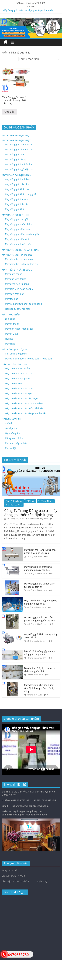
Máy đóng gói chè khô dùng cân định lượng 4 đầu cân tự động (39, 688)
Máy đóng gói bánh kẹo (17, 179)
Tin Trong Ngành (45, 501)
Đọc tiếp (9, 111)
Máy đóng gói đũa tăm (17, 184)
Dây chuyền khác (14, 383)
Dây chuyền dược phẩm (17, 378)
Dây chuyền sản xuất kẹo (18, 393)
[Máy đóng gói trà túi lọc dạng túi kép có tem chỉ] (12, 582)
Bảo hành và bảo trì (14, 501)
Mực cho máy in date (16, 443)
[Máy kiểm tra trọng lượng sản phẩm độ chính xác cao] (12, 548)
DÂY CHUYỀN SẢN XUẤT (14, 364)
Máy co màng (12, 323)
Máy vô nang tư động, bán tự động (23, 303)
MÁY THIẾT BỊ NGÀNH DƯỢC (17, 269)
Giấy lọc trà (11, 428)
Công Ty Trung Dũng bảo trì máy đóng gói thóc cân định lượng (30, 512)
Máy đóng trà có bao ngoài (19, 259)
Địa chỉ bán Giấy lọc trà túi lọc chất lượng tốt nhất (40, 670)
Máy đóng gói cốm (14, 154)
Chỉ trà (8, 423)
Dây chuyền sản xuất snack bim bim (24, 403)
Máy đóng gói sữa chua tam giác (22, 234)
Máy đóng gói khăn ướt (17, 189)
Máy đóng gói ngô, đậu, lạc (19, 169)
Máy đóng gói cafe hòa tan (19, 144)
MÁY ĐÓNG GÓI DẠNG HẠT (16, 140)
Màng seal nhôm (14, 438)
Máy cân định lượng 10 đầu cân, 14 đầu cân (28, 358)
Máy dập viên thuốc (15, 278)
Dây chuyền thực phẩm (17, 368)
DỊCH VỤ (30, 501)
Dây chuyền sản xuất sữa (18, 373)
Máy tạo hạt (11, 298)
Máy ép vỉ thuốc (13, 273)
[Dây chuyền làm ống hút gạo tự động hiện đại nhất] (12, 599)
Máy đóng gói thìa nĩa (16, 204)
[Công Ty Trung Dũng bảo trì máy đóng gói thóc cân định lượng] (31, 467)
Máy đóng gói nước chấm (18, 224)
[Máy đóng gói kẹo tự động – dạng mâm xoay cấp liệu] (12, 565)
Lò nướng (10, 318)
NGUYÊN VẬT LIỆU (11, 419)
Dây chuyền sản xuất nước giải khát (24, 408)
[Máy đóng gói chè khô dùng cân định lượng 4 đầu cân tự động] (12, 683)
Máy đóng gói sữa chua (17, 229)
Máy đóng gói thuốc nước (18, 244)
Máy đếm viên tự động (17, 283)
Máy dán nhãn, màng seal (19, 328)
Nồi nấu (9, 338)
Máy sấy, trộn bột (14, 293)
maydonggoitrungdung (38, 518)
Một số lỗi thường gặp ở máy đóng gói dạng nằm (39, 653)
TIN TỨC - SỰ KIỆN (14, 504)
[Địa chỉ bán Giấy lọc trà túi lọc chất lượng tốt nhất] (12, 666)
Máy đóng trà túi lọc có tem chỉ (21, 263)
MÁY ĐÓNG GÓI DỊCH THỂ (15, 215)
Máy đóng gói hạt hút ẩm (18, 164)
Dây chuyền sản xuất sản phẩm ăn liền (25, 413)
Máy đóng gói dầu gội (16, 219)
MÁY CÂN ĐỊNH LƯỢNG (14, 349)
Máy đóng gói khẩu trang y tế (20, 194)
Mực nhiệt (10, 448)
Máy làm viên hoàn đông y (19, 288)
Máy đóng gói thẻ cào (16, 199)
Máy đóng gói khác (15, 209)
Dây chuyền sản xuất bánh (19, 388)
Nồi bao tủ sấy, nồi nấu (17, 308)
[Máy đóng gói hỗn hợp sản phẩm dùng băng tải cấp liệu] (12, 616)
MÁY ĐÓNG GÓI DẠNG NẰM (16, 175)
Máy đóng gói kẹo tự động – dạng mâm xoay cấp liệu (38, 568)
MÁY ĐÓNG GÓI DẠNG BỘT (16, 135)
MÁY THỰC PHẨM (11, 314)
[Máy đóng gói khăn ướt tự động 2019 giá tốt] (12, 632)
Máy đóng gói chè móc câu (19, 149)
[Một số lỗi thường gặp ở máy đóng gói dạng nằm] (12, 649)
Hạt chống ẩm (12, 433)
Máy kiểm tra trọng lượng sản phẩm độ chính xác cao (40, 551)
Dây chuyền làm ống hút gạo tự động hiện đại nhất (40, 602)
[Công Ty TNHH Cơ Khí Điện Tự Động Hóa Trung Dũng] (5, 42)
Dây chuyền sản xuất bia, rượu (21, 398)
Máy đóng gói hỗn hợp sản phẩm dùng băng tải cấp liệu (39, 619)
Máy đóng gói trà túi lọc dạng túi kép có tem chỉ (28, 10)
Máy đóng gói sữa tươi (17, 239)
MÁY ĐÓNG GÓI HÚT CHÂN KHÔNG (20, 249)
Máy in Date (11, 333)
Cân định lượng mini (16, 353)
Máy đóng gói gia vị (15, 159)
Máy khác (10, 343)
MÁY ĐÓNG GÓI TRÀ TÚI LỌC (17, 254)
